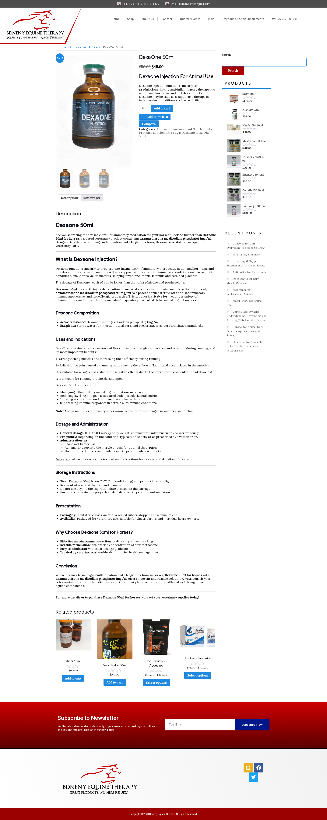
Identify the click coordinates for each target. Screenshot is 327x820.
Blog (211, 19)
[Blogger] (248, 767)
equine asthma (129, 399)
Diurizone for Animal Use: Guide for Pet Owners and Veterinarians (246, 346)
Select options (156, 682)
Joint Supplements (198, 129)
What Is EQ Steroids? (246, 254)
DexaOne (188, 132)
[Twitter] (253, 777)
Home (115, 19)
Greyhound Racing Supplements (243, 19)
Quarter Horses (190, 19)
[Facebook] (258, 767)
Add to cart (162, 108)
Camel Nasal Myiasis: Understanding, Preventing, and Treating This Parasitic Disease (246, 316)
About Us (148, 19)
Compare (149, 124)
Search (226, 54)
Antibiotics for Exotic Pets (249, 272)
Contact (166, 19)
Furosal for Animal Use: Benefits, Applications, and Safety (245, 331)
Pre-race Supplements (85, 47)
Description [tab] (69, 198)
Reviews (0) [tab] (91, 198)
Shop (130, 19)
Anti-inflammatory (170, 129)
